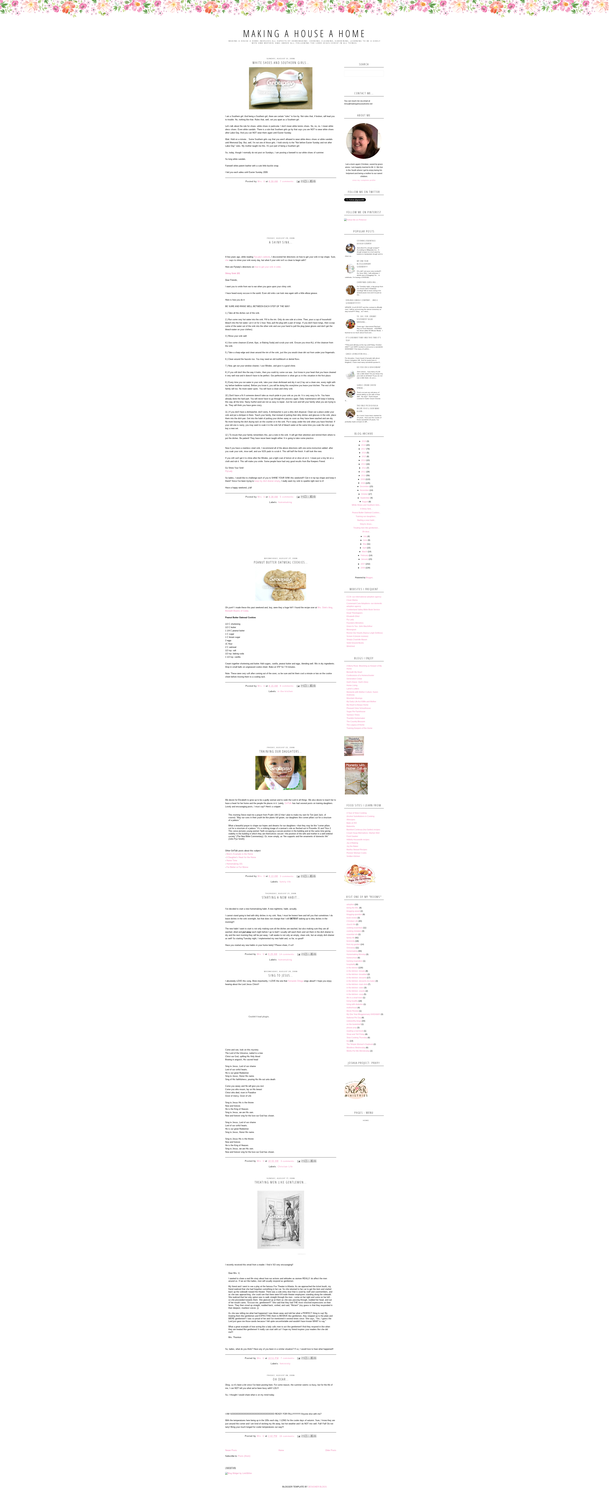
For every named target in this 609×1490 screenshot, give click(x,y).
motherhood (352, 1008)
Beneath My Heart (354, 672)
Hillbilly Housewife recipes (358, 840)
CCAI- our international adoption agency (364, 597)
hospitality (351, 964)
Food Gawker (352, 836)
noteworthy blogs (354, 1021)
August (365, 502)
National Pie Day (354, 1018)
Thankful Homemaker (356, 718)
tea (348, 1041)
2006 (363, 568)
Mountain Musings (354, 698)
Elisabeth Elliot (353, 616)
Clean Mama (352, 600)
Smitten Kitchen (353, 856)
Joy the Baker (352, 846)
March (364, 552)
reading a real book (355, 1031)
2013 (363, 464)
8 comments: (287, 686)
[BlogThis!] (305, 181)
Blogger (369, 578)
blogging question (354, 914)
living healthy (352, 1001)
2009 (363, 479)
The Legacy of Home (355, 725)
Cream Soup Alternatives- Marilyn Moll (363, 833)
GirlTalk (288, 803)
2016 (364, 453)
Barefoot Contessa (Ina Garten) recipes (363, 830)
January (364, 559)
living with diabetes (355, 1004)
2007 (363, 564)
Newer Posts (231, 1450)
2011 (363, 472)
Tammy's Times (353, 715)
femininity (285, 1363)
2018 (363, 445)
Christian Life (285, 1166)
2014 (363, 460)
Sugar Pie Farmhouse (356, 711)
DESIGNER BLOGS (317, 1487)
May (365, 544)
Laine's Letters (353, 689)
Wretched (351, 646)
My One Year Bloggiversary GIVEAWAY (363, 1014)
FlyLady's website (262, 257)
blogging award (353, 911)
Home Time (231, 860)
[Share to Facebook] (311, 181)
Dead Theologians (355, 613)
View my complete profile (363, 180)
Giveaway (351, 948)
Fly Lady (350, 620)
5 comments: (287, 497)
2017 (363, 449)
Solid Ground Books (355, 643)
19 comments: (287, 1436)
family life (285, 882)
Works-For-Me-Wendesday (358, 1051)
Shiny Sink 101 (232, 273)
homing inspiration (355, 961)
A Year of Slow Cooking (357, 813)
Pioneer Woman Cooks (357, 853)
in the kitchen (285, 691)
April (365, 548)
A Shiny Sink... (280, 242)
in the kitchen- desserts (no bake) (361, 981)
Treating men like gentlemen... (281, 1182)
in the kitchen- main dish (357, 984)
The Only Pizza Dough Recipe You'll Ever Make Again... (368, 408)
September (365, 498)
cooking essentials (355, 928)
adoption (350, 904)
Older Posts (330, 1450)
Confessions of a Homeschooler (360, 675)
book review (352, 918)
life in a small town (354, 998)
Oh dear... (281, 1379)
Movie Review (353, 1011)
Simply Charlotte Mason (357, 639)
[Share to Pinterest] (314, 181)
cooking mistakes (354, 931)
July (365, 536)
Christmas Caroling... (367, 282)
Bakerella (351, 826)
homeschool (352, 958)
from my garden (353, 944)
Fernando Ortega (296, 981)
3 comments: (287, 876)
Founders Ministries (355, 623)
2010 (363, 475)
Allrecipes (351, 820)
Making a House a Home (304, 33)
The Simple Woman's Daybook (360, 1044)
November (364, 490)
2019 (364, 441)
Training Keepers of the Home (359, 728)
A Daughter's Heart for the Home (241, 857)
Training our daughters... (280, 751)
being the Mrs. (353, 908)
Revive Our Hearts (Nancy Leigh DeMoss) (365, 633)
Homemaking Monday (356, 954)
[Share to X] (308, 181)
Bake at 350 (352, 823)
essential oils (352, 934)
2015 (364, 456)
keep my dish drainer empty (267, 481)
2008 (363, 483)
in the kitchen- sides (355, 988)
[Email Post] (298, 181)
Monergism (351, 629)
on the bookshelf (354, 1024)
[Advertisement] (280, 214)
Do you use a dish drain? (368, 367)
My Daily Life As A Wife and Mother (361, 701)
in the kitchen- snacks (356, 991)
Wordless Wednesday (356, 1047)
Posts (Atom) (244, 1456)
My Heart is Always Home (357, 705)
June (365, 540)
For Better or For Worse (237, 867)
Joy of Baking (352, 843)
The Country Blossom (356, 721)
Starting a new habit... (281, 897)
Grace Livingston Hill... (357, 353)
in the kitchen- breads (356, 971)
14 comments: (287, 954)
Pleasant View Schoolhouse (359, 708)
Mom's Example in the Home (239, 854)
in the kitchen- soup (355, 994)
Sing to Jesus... (280, 975)
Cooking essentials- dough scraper (366, 242)
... (245, 839)
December (364, 486)
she (227, 260)
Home (281, 1450)
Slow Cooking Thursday (357, 1038)
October (364, 494)
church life (351, 924)
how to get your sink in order (268, 267)
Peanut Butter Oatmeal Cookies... (281, 562)
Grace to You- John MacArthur (359, 626)
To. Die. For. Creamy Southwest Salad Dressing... (366, 319)
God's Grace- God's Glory (357, 682)
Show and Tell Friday (356, 1034)
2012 (364, 468)
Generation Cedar (354, 679)
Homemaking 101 (234, 864)
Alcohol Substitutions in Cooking (360, 816)
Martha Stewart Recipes (357, 850)
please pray (352, 1028)
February (364, 555)
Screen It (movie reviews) (357, 636)
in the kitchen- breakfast (357, 974)
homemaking (285, 502)
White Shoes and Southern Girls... (280, 63)
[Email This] (302, 181)
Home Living (352, 685)
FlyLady (228, 471)
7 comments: (287, 181)
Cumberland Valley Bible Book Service (363, 610)
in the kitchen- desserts (356, 978)
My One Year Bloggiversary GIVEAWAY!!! (364, 263)
